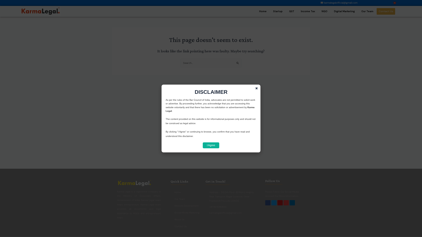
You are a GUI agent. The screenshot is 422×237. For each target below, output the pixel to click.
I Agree (211, 145)
